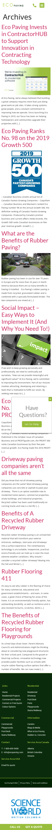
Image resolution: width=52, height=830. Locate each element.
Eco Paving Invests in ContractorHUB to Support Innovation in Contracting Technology (24, 44)
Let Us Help (32, 424)
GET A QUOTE (33, 827)
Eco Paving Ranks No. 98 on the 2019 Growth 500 (25, 137)
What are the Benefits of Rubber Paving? (24, 240)
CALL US (15, 827)
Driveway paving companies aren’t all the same (22, 465)
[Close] (50, 399)
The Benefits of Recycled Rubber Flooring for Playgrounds (22, 625)
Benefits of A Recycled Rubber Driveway (22, 520)
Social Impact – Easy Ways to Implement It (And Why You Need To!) (25, 318)
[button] (42, 5)
